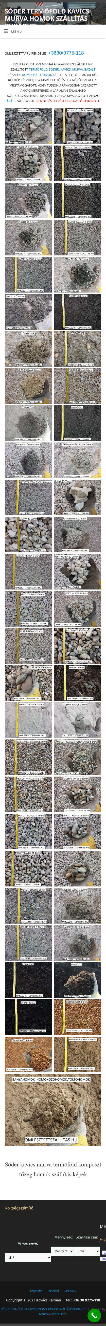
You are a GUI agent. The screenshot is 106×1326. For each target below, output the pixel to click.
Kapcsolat (36, 1291)
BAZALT (89, 69)
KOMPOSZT (30, 75)
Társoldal (53, 1291)
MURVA (77, 69)
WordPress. (59, 1314)
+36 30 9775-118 (86, 1300)
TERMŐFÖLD (38, 69)
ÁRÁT (10, 101)
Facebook (70, 1291)
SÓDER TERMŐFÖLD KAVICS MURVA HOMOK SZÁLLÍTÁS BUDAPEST (47, 18)
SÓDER (54, 69)
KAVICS (65, 69)
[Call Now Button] (94, 1315)
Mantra (44, 1314)
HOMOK (46, 75)
